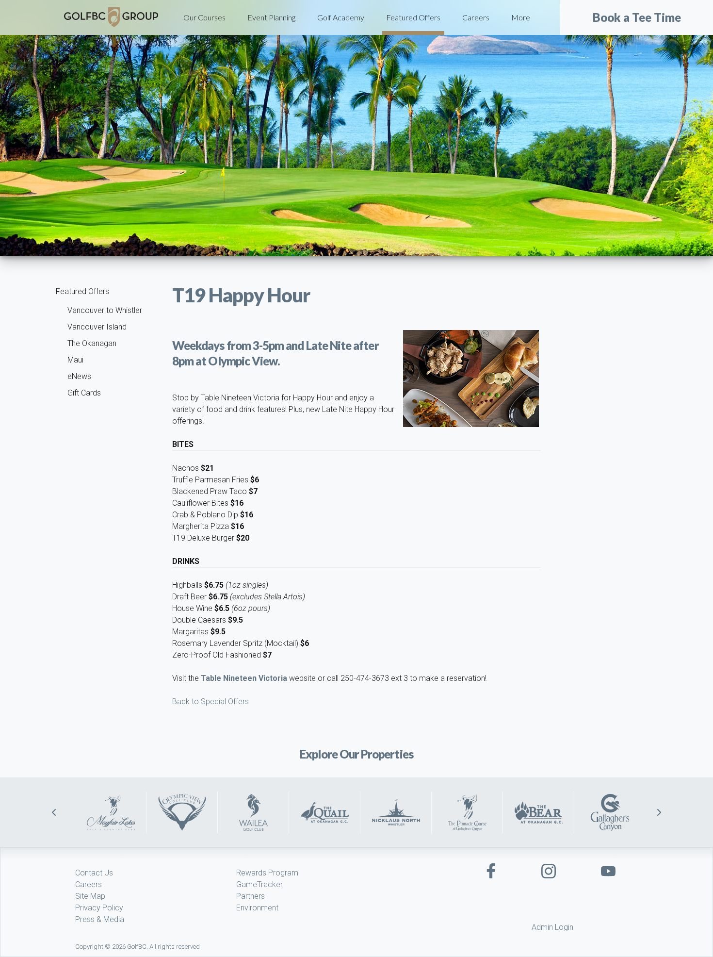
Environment (257, 907)
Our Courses (204, 17)
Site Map (90, 896)
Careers (475, 17)
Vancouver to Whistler (104, 310)
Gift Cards (84, 392)
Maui (75, 359)
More (520, 17)
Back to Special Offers (210, 701)
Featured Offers (413, 17)
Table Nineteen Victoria (244, 678)
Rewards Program (267, 872)
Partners (250, 896)
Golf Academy (340, 17)
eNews (79, 376)
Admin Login (552, 927)
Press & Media (99, 919)
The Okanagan (91, 343)
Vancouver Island (97, 326)
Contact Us (94, 872)
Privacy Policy (99, 907)
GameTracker (259, 884)
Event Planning (271, 17)
